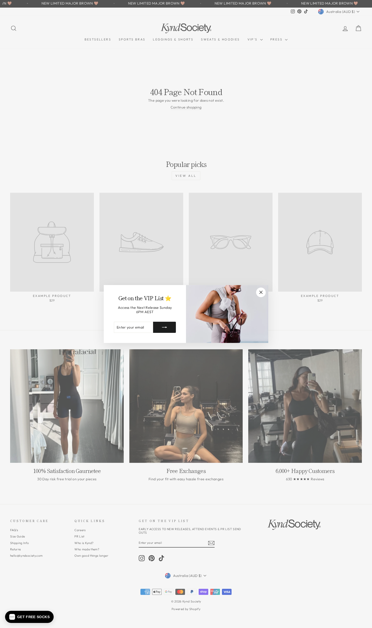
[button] (29, 617)
